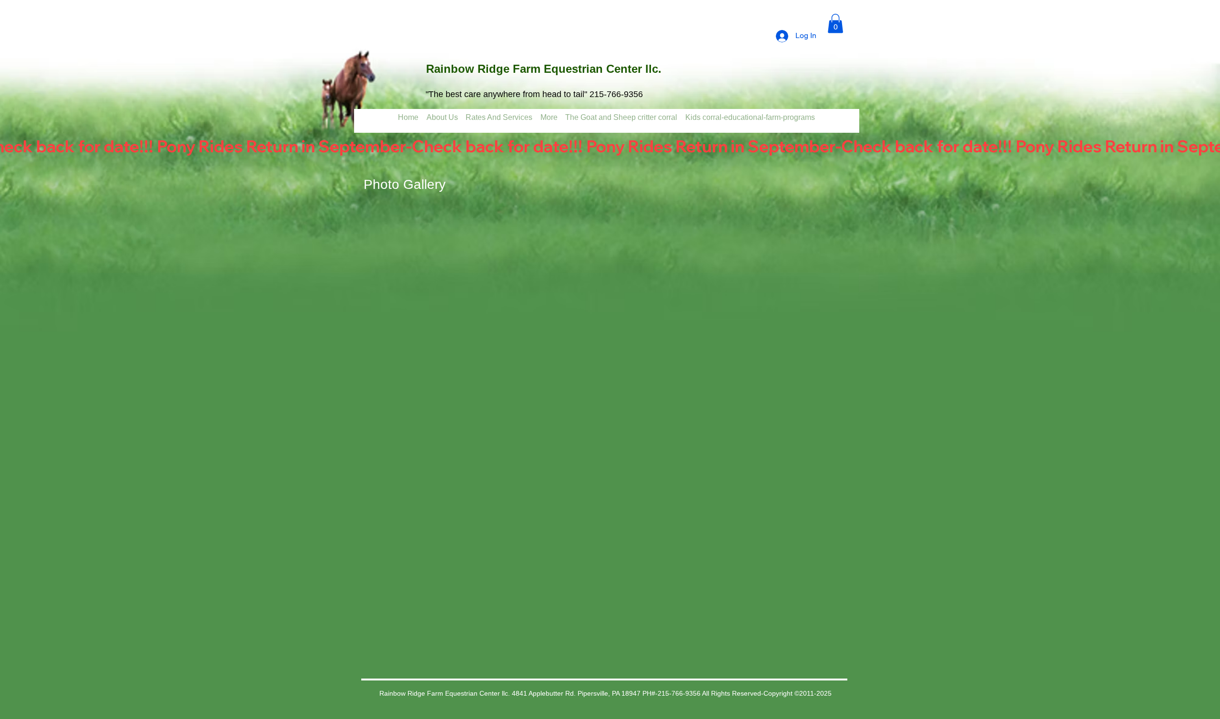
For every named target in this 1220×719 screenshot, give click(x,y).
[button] (835, 23)
